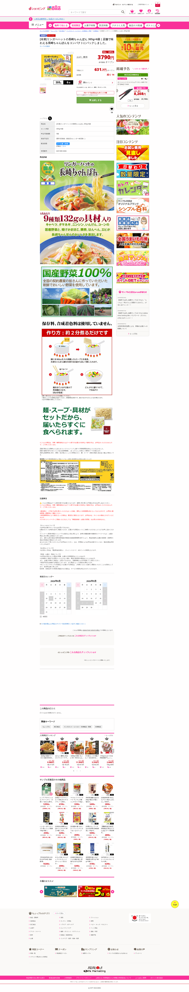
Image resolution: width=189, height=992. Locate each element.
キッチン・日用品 (66, 921)
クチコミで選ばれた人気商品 (38, 956)
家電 (92, 921)
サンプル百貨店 (44, 31)
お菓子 (32, 928)
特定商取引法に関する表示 (35, 978)
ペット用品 (94, 928)
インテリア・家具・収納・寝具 (70, 938)
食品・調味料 (34, 917)
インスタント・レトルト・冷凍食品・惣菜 (78, 31)
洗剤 (62, 917)
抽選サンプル (87, 953)
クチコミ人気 (118, 25)
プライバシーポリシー (83, 978)
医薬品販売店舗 (54, 978)
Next (112, 753)
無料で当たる (61, 25)
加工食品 (62, 31)
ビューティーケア (66, 928)
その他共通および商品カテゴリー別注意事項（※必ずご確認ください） (63, 624)
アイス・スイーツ (35, 931)
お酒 (31, 938)
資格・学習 (94, 931)
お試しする (97, 100)
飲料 (31, 935)
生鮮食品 (33, 921)
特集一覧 (33, 953)
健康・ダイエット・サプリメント (70, 931)
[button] (50, 25)
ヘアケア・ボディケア (67, 924)
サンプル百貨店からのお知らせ (118, 953)
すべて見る (59, 913)
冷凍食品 (95, 31)
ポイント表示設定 (156, 978)
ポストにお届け (153, 25)
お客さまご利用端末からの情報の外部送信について (113, 978)
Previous (42, 753)
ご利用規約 (68, 978)
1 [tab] (73, 771)
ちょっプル (54, 31)
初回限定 (76, 25)
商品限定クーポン (62, 953)
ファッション (95, 917)
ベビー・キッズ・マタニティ (99, 924)
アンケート (138, 953)
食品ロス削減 (135, 25)
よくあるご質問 (140, 978)
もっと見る (109, 735)
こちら (63, 146)
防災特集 (103, 25)
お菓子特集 (89, 25)
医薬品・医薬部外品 (66, 935)
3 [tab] (80, 771)
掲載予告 (93, 935)
